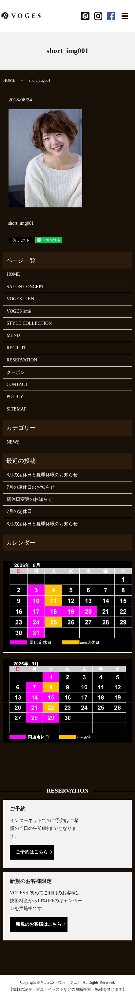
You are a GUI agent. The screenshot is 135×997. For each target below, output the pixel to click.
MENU (13, 335)
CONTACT (17, 384)
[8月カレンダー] (67, 606)
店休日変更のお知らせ (29, 499)
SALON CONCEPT (25, 286)
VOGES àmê (19, 311)
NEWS (13, 442)
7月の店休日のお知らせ (31, 487)
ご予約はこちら (32, 851)
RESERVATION (22, 360)
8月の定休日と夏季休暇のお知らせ (42, 474)
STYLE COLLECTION (29, 323)
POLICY (15, 396)
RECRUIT (16, 347)
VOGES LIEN (20, 298)
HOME (9, 80)
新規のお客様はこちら (39, 924)
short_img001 (21, 223)
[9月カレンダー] (67, 700)
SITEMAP (17, 409)
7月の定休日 (19, 511)
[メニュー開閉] (125, 16)
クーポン (16, 372)
